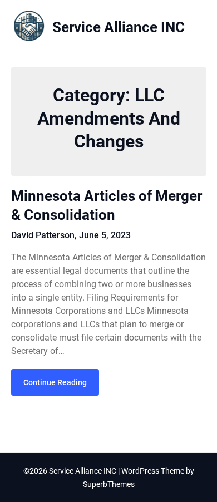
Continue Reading (55, 382)
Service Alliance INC (118, 27)
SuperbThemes (109, 484)
